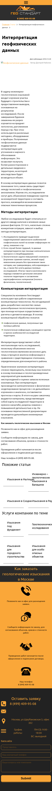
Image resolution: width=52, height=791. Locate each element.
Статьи (12, 24)
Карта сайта (6, 740)
